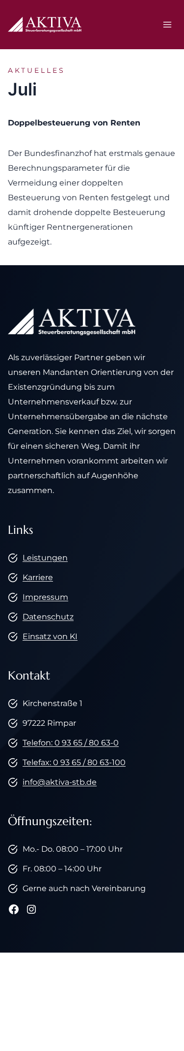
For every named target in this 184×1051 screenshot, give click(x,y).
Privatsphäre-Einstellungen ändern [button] (90, 994)
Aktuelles (36, 70)
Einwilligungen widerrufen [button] (92, 1023)
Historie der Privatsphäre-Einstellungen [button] (90, 1009)
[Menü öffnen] (167, 24)
